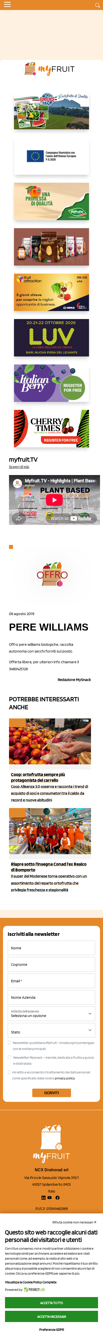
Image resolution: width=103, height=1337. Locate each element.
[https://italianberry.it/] (51, 387)
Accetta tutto (51, 1303)
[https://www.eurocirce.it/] (51, 114)
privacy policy (65, 1078)
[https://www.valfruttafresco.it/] (51, 205)
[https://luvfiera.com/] (51, 341)
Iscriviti (51, 1092)
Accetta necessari (51, 1317)
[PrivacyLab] (33, 1289)
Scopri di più (19, 466)
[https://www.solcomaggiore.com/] (51, 160)
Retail (17, 722)
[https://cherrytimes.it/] (51, 432)
